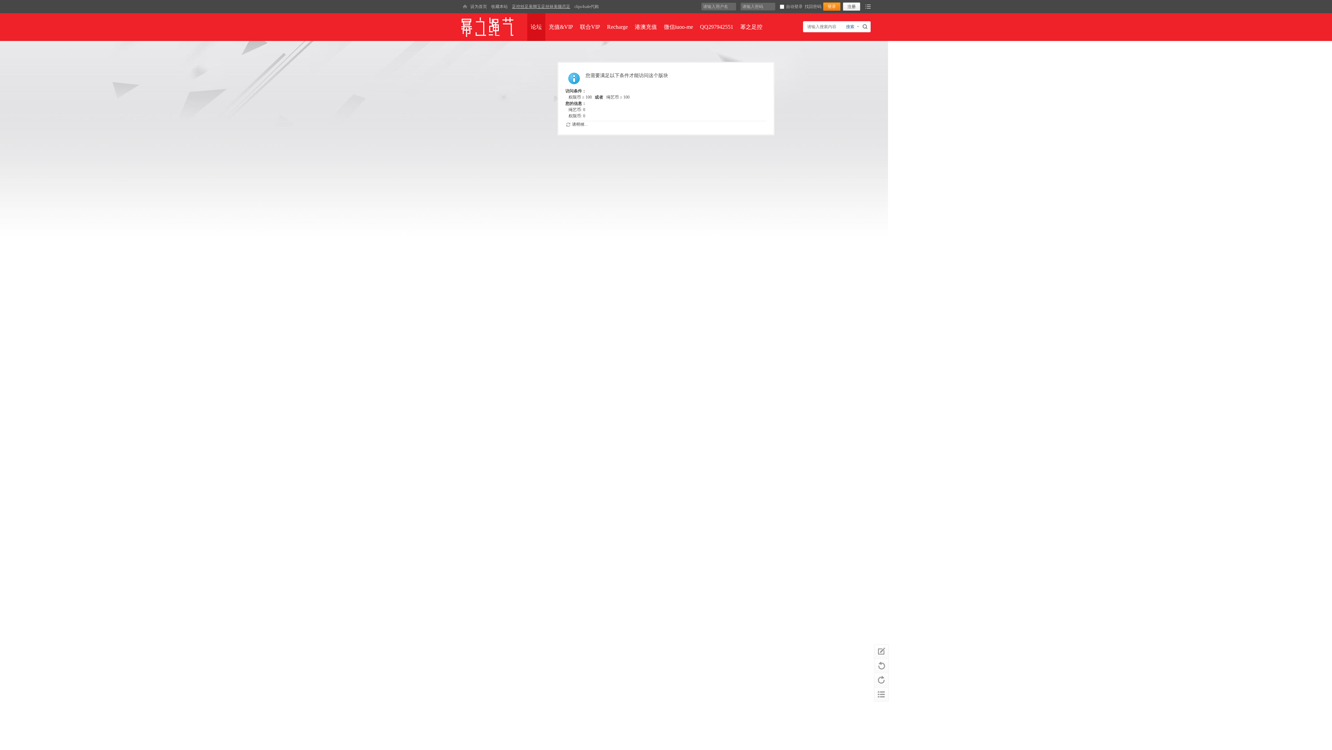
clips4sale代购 (586, 6)
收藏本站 (499, 6)
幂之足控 (751, 27)
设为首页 (478, 6)
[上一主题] (881, 666)
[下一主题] (881, 680)
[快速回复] (881, 651)
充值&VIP (561, 27)
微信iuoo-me (678, 27)
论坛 (536, 27)
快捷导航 (868, 7)
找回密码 (813, 6)
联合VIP (590, 27)
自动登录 (794, 6)
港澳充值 (646, 27)
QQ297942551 (716, 27)
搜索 (850, 26)
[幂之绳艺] (464, 6)
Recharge (617, 27)
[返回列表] (881, 694)
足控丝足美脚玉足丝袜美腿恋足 (541, 6)
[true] (866, 27)
